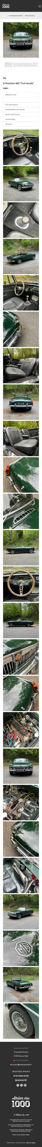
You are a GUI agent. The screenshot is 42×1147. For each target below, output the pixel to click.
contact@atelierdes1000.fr (16, 15)
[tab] (21, 95)
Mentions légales (30, 1142)
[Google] (21, 1085)
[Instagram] (25, 1085)
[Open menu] (40, 6)
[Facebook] (18, 1085)
